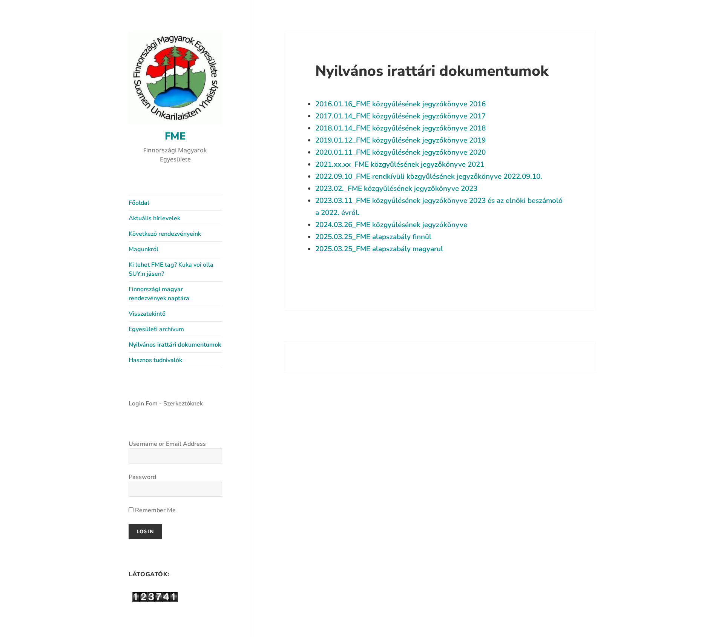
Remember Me (154, 510)
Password (142, 477)
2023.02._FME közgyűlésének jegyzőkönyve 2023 (396, 188)
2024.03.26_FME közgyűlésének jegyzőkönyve (391, 225)
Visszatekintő (147, 314)
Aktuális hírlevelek (154, 218)
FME (175, 136)
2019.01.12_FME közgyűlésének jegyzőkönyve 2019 (400, 140)
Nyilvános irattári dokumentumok (175, 345)
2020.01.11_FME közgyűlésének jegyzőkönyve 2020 (400, 152)
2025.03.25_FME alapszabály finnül (373, 237)
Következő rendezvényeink (165, 234)
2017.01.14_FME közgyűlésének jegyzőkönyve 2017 (400, 116)
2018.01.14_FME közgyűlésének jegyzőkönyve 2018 (400, 128)
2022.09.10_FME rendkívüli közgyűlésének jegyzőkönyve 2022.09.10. (428, 176)
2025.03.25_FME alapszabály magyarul (379, 249)
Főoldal (139, 203)
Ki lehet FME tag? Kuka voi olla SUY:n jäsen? (171, 269)
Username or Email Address (167, 444)
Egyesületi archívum (156, 329)
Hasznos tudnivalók (155, 360)
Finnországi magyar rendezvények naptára (159, 293)
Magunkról (143, 249)
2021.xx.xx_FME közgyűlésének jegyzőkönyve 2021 (399, 164)
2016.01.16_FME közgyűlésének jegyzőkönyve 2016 (400, 104)
